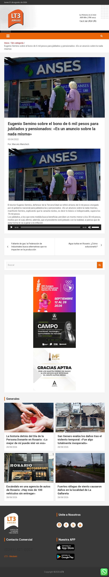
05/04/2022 (13, 139)
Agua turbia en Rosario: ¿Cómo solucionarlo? (83, 245)
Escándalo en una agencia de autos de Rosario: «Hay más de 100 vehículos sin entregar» (28, 490)
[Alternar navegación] (8, 36)
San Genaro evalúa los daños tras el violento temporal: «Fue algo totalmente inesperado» (80, 439)
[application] (54, 227)
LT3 (62, 572)
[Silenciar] (89, 227)
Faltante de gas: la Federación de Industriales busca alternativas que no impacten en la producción (29, 246)
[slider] (96, 227)
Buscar (100, 265)
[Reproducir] (11, 227)
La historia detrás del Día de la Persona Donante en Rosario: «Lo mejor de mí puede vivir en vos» (26, 439)
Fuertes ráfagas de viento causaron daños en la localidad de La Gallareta (80, 490)
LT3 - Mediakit (10, 556)
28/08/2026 (11, 447)
